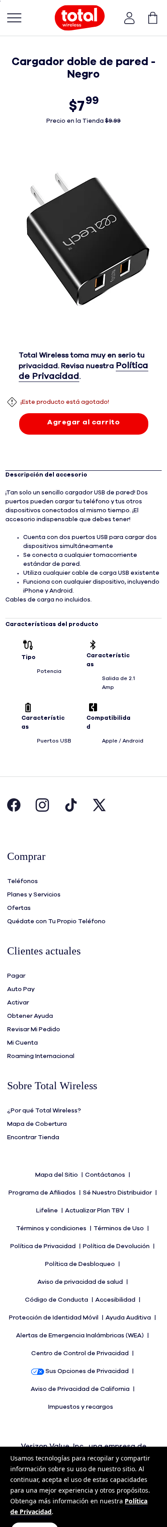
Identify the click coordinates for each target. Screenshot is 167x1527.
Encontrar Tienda (33, 1137)
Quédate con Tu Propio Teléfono (56, 921)
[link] (148, 18)
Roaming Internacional (40, 1056)
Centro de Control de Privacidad (80, 1353)
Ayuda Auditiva (129, 1318)
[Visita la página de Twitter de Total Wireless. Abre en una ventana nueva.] (99, 809)
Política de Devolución (117, 1246)
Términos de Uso (119, 1228)
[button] (129, 18)
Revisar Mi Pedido (33, 1029)
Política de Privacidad (43, 1246)
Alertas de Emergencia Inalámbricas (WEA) (80, 1335)
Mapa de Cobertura (37, 1124)
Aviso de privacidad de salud (80, 1282)
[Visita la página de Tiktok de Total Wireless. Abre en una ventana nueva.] (70, 809)
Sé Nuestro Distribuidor (118, 1193)
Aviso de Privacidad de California (81, 1389)
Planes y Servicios (34, 895)
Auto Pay (21, 989)
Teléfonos (22, 881)
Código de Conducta (57, 1300)
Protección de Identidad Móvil (54, 1318)
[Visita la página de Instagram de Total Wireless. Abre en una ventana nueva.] (42, 809)
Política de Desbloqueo (80, 1264)
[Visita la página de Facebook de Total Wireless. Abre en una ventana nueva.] (13, 809)
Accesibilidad (116, 1300)
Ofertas (19, 908)
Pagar (16, 976)
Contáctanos (105, 1175)
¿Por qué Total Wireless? (44, 1111)
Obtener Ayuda (30, 1016)
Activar (18, 1003)
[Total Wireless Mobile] (80, 17)
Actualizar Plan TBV (95, 1210)
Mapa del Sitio (57, 1175)
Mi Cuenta (22, 1043)
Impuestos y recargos (81, 1407)
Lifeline (47, 1210)
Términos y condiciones (52, 1228)
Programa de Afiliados (42, 1193)
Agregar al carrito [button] (83, 422)
